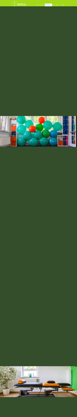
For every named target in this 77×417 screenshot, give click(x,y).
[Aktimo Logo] (19, 3)
